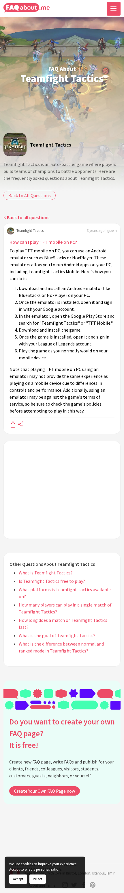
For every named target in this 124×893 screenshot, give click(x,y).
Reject (37, 879)
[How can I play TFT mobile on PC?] (13, 424)
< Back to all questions (26, 217)
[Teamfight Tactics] (15, 144)
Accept (18, 879)
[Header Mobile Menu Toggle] (114, 9)
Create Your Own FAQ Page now (44, 791)
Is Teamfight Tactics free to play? (52, 581)
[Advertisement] (62, 490)
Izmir (110, 873)
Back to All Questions (29, 195)
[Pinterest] (92, 885)
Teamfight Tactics (50, 144)
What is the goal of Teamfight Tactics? (57, 635)
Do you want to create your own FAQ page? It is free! (62, 733)
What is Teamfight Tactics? (46, 573)
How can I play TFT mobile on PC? (43, 242)
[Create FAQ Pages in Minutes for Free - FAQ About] (26, 8)
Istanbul (98, 873)
